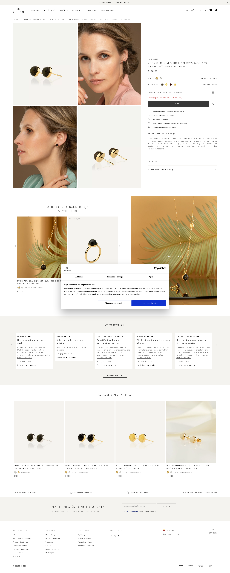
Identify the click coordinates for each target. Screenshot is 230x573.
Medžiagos (50, 553)
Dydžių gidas (83, 535)
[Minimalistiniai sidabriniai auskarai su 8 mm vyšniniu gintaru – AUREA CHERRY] (69, 472)
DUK (15, 535)
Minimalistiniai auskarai (67, 19)
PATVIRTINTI (166, 506)
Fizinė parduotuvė (53, 538)
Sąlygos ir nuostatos (21, 549)
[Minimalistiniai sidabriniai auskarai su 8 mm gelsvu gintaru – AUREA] (120, 472)
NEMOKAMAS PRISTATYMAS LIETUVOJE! (115, 2)
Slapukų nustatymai (113, 303)
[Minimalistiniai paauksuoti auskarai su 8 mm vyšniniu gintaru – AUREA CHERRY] (66, 472)
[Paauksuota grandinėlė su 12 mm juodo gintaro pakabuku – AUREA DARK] (18, 287)
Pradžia (27, 19)
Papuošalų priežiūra (86, 546)
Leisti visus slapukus (149, 303)
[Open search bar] (193, 10)
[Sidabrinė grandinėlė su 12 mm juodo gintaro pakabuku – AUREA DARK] (22, 287)
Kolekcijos (77, 10)
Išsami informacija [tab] (115, 277)
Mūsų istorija (51, 535)
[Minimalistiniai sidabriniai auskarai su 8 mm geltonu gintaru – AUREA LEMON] (171, 472)
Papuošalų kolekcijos (86, 542)
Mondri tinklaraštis (53, 549)
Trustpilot (32, 365)
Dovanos (63, 10)
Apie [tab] (151, 277)
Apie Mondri (107, 10)
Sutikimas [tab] (79, 277)
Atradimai (92, 10)
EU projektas (18, 553)
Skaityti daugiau (24, 358)
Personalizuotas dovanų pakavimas (165, 92)
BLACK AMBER (153, 59)
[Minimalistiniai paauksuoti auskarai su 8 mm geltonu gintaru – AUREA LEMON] (168, 472)
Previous (15, 246)
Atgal (16, 19)
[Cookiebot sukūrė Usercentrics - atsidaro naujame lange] (155, 269)
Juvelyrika (49, 10)
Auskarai (53, 19)
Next (119, 246)
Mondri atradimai (85, 538)
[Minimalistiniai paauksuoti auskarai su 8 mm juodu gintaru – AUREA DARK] (18, 472)
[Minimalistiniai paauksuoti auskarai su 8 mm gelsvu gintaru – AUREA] (117, 472)
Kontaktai (17, 556)
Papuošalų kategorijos (40, 19)
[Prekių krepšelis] (215, 10)
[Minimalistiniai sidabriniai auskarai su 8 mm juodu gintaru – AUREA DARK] (15, 472)
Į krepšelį (178, 104)
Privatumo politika (20, 546)
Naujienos (35, 10)
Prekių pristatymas (20, 542)
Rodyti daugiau (115, 375)
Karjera (48, 546)
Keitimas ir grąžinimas (22, 538)
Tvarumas (49, 542)
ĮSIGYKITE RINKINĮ (174, 256)
